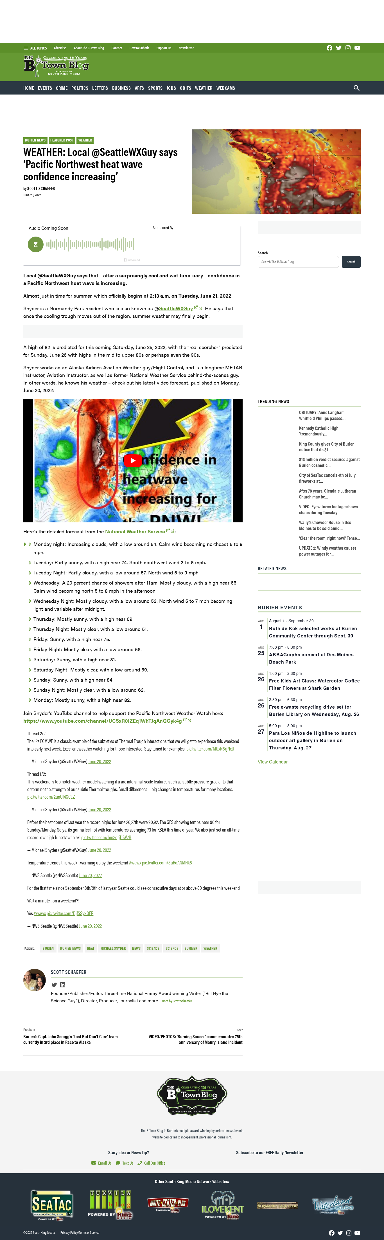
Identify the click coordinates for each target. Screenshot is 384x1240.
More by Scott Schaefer (177, 1000)
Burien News (35, 140)
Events (45, 87)
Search (263, 252)
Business (121, 87)
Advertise (60, 47)
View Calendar (273, 761)
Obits (185, 87)
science (153, 948)
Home (28, 87)
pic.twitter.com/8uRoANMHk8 (167, 862)
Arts (139, 87)
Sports (155, 87)
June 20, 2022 (99, 761)
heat (90, 948)
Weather (203, 87)
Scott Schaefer (41, 188)
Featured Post (61, 140)
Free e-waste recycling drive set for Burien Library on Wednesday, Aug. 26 (314, 710)
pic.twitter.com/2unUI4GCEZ (51, 796)
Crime (61, 87)
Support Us (164, 47)
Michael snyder (113, 948)
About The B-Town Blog (89, 47)
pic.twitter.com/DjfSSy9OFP (70, 912)
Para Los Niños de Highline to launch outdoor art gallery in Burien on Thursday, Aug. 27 (312, 740)
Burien (48, 948)
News (136, 948)
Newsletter (186, 47)
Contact (117, 47)
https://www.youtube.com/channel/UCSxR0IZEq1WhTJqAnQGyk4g (102, 720)
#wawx (135, 862)
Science (172, 948)
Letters (100, 87)
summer (191, 948)
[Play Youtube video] (133, 460)
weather (210, 948)
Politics (79, 87)
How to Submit (139, 47)
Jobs (171, 87)
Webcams (225, 87)
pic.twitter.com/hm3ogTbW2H (106, 837)
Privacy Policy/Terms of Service (79, 1232)
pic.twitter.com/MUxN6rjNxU (210, 748)
